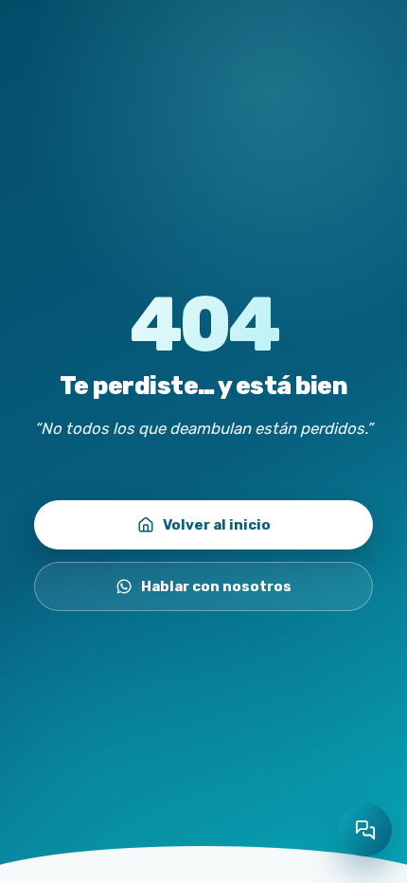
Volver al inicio (217, 524)
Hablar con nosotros (216, 586)
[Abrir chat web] (365, 829)
